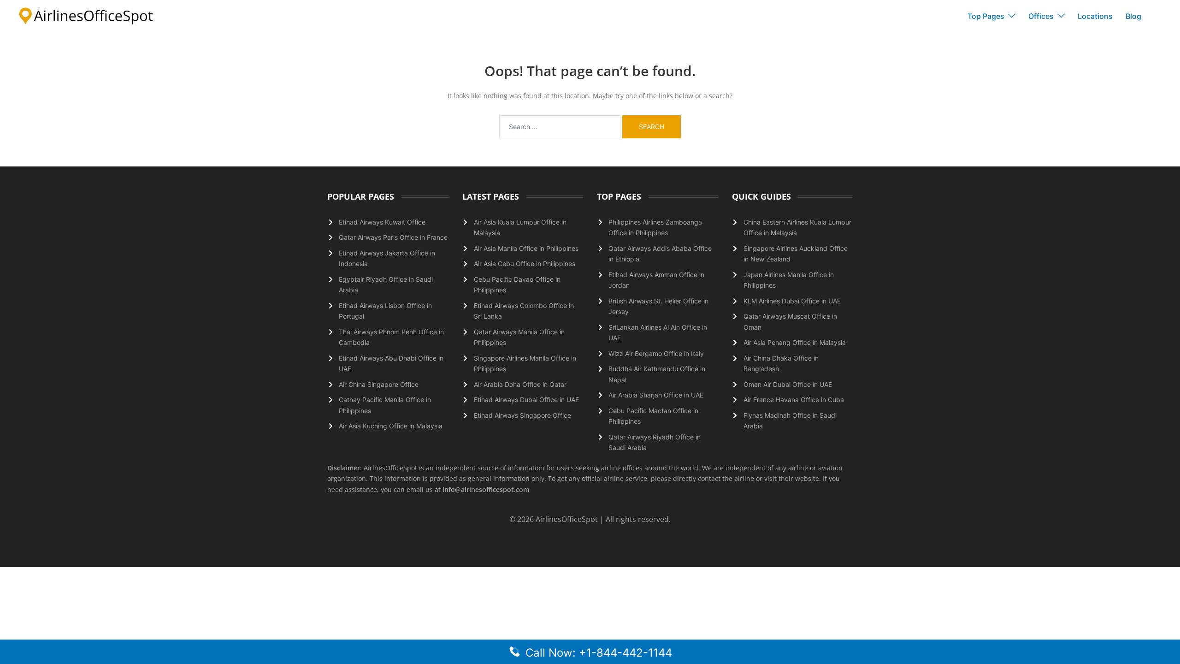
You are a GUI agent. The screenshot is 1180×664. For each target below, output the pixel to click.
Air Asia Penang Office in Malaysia (794, 342)
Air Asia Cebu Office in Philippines (524, 263)
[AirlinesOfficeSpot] (86, 15)
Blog (1133, 16)
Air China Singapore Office (379, 384)
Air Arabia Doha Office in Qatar (520, 384)
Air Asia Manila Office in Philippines (526, 248)
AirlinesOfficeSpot (568, 519)
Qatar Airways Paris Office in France (393, 237)
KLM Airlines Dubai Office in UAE (792, 301)
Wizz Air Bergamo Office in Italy (656, 353)
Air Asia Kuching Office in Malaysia (390, 426)
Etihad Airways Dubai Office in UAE (526, 399)
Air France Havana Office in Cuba (793, 399)
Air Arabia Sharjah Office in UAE (655, 395)
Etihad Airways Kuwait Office (382, 222)
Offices (1041, 16)
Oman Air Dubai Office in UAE (787, 384)
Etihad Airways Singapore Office (522, 415)
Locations (1095, 16)
